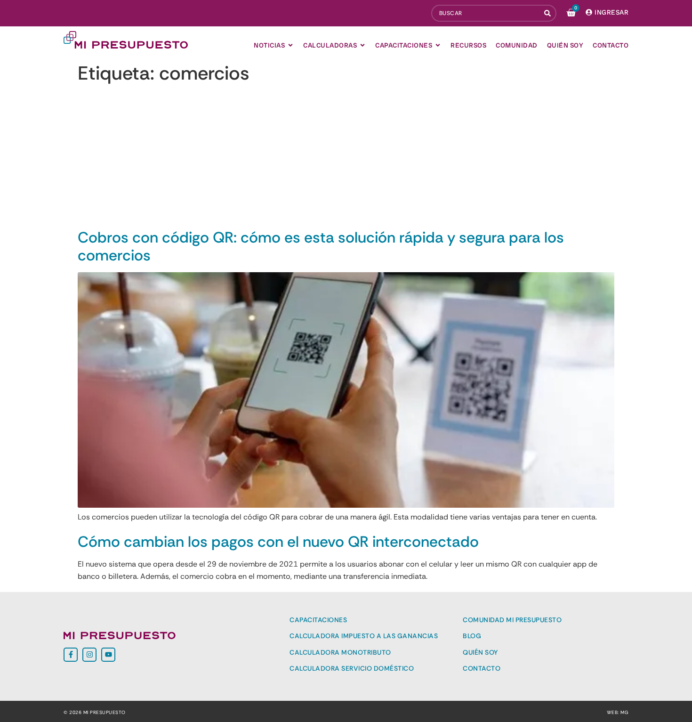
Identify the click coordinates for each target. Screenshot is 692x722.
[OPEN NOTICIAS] (290, 45)
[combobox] (485, 13)
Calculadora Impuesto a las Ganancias (364, 636)
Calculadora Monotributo (340, 652)
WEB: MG (618, 712)
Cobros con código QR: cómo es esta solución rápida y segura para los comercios (321, 246)
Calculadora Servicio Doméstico (352, 668)
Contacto (481, 668)
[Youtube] (108, 655)
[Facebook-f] (71, 655)
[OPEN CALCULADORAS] (362, 45)
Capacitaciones (318, 620)
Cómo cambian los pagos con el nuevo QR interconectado (278, 542)
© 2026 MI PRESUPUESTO (95, 712)
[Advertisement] (346, 158)
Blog (472, 636)
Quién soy (480, 652)
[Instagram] (89, 655)
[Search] (548, 13)
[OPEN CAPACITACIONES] (438, 45)
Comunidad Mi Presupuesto (512, 620)
